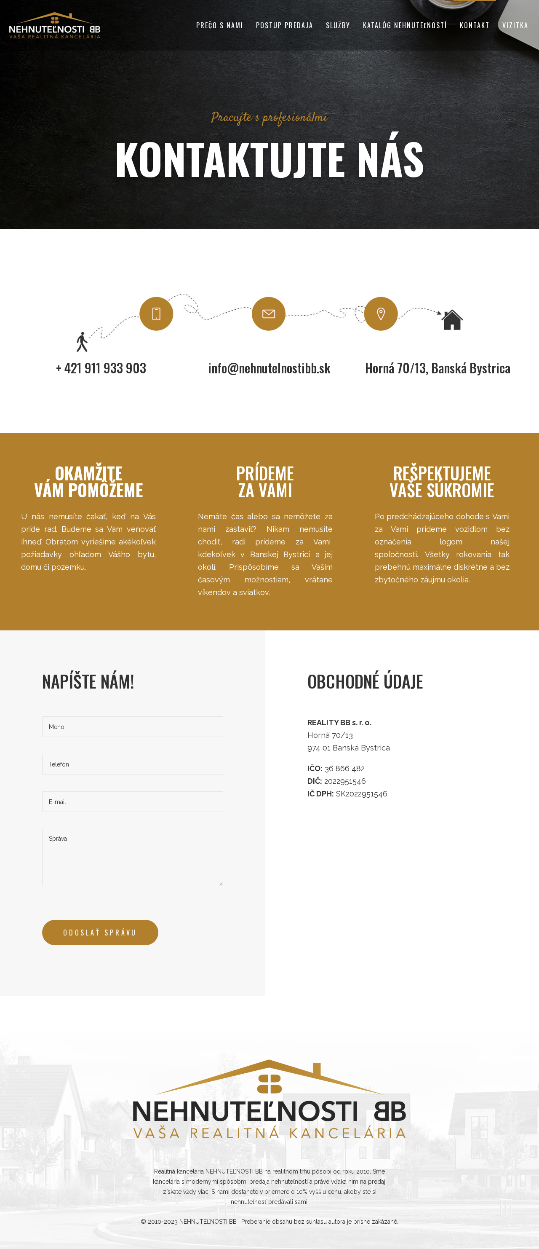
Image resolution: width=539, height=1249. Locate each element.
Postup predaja (284, 25)
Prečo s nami (219, 25)
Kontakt (475, 25)
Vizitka (515, 25)
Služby (338, 25)
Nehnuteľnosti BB (208, 1221)
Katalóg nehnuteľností (405, 25)
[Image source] (269, 1099)
